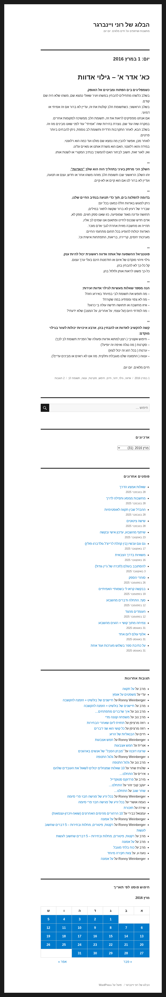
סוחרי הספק (137, 577)
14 (126, 936)
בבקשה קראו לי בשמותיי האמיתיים (122, 589)
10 (79, 927)
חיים (109, 378)
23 (95, 944)
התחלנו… (126, 774)
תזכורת (128, 807)
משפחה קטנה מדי (117, 717)
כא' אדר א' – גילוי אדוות (114, 77)
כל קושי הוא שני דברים (109, 728)
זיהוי (115, 378)
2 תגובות (60, 378)
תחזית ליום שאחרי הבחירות (106, 723)
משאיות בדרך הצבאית (130, 555)
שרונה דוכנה (137, 751)
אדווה (128, 378)
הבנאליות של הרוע (122, 734)
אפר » (62, 961)
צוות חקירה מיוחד (119, 853)
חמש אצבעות (104, 740)
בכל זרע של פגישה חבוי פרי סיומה (90, 796)
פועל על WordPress (110, 984)
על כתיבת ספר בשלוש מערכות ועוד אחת (118, 645)
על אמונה (107, 819)
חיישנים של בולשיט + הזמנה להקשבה (88, 700)
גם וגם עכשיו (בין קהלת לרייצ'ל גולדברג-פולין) (115, 543)
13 (142, 936)
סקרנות (93, 378)
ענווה (84, 378)
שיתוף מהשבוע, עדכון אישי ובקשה (123, 532)
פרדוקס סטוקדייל (122, 779)
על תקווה (128, 689)
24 (79, 944)
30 (95, 953)
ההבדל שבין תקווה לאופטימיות (125, 509)
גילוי (121, 378)
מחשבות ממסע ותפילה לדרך (126, 498)
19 (48, 936)
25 (64, 944)
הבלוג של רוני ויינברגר (121, 25)
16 (95, 936)
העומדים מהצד (135, 611)
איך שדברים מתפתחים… (112, 711)
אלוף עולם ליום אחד (132, 634)
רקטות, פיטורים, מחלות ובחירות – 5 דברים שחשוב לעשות (95, 836)
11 (64, 927)
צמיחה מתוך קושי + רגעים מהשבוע (122, 623)
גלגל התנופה (104, 757)
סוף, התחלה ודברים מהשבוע (126, 600)
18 (64, 936)
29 (111, 953)
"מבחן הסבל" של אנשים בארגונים (101, 751)
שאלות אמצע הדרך (132, 487)
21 (126, 944)
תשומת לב (74, 378)
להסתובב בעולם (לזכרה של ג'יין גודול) (120, 566)
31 (79, 953)
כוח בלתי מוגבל (123, 847)
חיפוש (102, 378)
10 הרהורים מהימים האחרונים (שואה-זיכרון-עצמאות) (87, 813)
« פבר (127, 961)
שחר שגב (139, 791)
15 (111, 936)
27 (142, 953)
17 (79, 936)
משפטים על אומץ (124, 694)
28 (126, 953)
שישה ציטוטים (136, 521)
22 (111, 944)
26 (48, 944)
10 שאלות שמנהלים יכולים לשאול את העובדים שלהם (89, 768)
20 (142, 944)
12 (48, 927)
